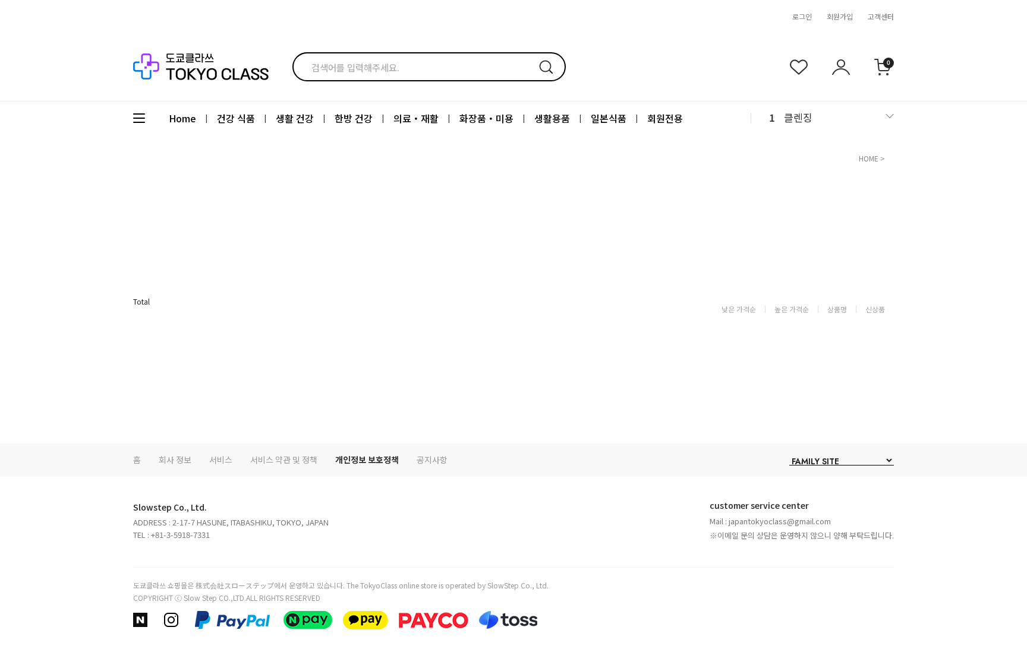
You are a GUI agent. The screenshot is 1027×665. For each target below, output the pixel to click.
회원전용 (665, 118)
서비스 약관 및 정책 (283, 460)
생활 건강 (295, 118)
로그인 (802, 16)
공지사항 (432, 460)
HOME (868, 158)
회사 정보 (175, 460)
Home (182, 118)
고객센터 (881, 16)
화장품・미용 (486, 118)
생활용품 (552, 118)
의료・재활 (416, 118)
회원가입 (840, 16)
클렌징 (798, 117)
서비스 (220, 460)
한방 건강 (354, 118)
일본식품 (608, 118)
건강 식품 (236, 118)
